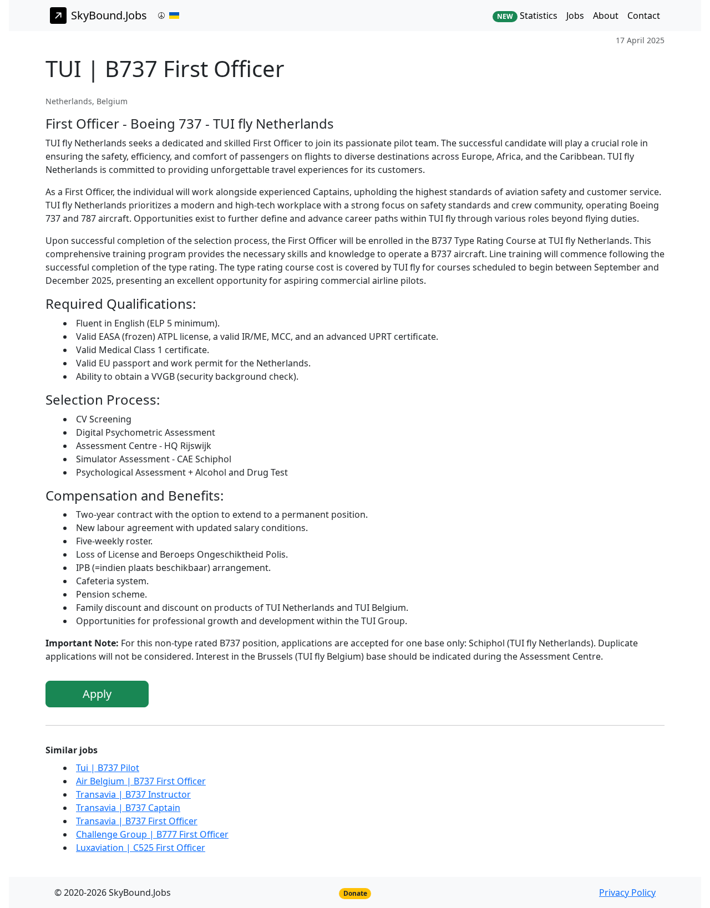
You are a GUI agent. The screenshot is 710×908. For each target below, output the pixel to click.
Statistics (527, 15)
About (605, 15)
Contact (643, 15)
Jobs (575, 15)
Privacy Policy (627, 892)
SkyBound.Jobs (109, 15)
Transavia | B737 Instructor (133, 794)
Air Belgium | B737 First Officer (141, 781)
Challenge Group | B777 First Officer (152, 834)
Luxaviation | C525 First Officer (140, 847)
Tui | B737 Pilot (107, 768)
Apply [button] (97, 693)
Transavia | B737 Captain (128, 808)
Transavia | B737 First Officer (136, 821)
